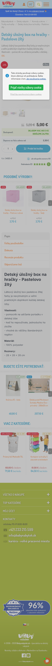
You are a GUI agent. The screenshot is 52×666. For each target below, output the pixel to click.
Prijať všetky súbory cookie (26, 87)
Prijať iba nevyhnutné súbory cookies (26, 94)
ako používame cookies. (36, 78)
